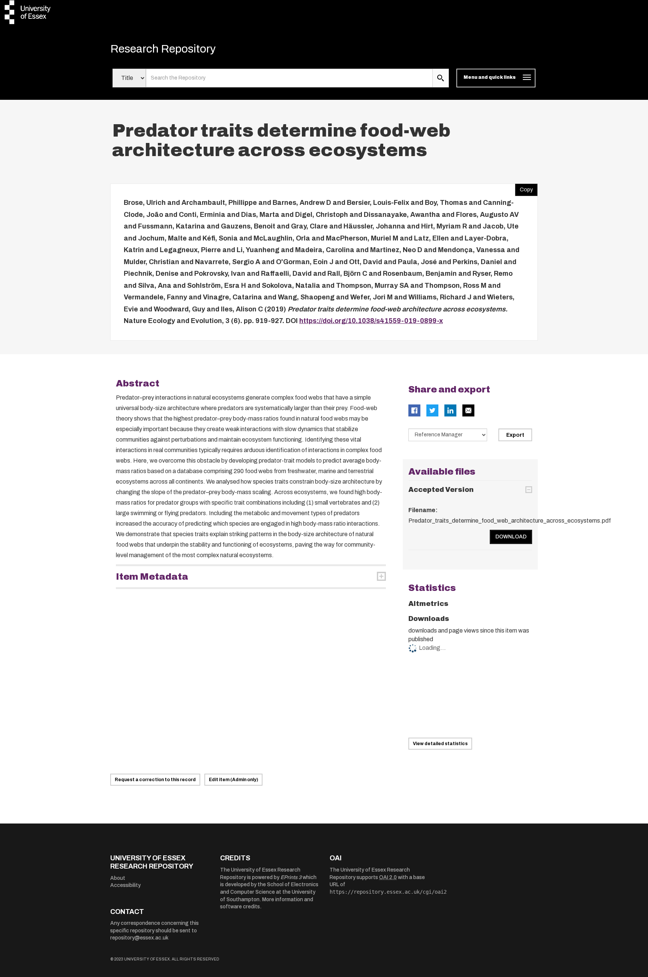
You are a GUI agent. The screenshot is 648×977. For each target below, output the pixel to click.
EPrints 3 (291, 877)
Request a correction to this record (155, 779)
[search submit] (440, 78)
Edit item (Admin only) (233, 779)
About (117, 878)
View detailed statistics (440, 743)
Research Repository (163, 49)
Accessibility (125, 885)
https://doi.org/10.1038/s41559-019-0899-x (371, 321)
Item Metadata (152, 577)
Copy (524, 187)
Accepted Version (441, 489)
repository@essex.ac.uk (139, 938)
